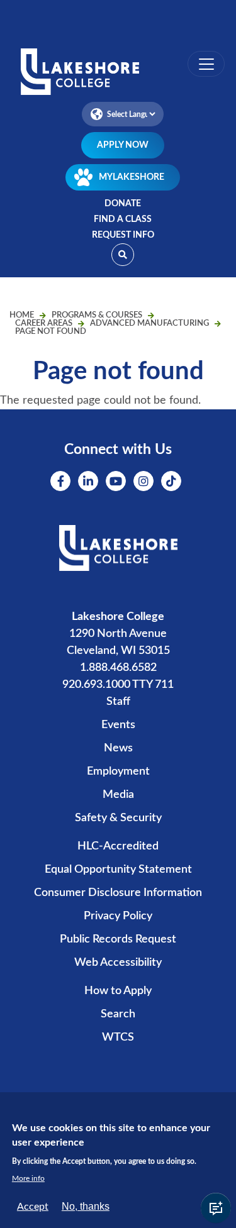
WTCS (118, 1037)
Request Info (123, 235)
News (118, 748)
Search (118, 1014)
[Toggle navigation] (206, 64)
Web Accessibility (118, 962)
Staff (118, 701)
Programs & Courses (97, 315)
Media (118, 794)
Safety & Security (118, 818)
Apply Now (123, 145)
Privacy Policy (118, 916)
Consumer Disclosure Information (118, 893)
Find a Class (123, 219)
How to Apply (118, 991)
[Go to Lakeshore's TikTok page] (171, 481)
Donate (122, 203)
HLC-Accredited (118, 846)
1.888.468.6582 (118, 667)
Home (21, 315)
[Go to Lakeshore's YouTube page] (116, 481)
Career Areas (43, 323)
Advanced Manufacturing (149, 323)
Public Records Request (118, 939)
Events (118, 725)
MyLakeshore (131, 177)
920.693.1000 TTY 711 (118, 684)
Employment (118, 771)
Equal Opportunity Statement (118, 869)
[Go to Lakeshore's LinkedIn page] (88, 481)
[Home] (118, 73)
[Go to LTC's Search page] (122, 254)
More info (28, 1178)
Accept (32, 1207)
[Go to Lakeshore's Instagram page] (143, 481)
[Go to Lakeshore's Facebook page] (60, 481)
